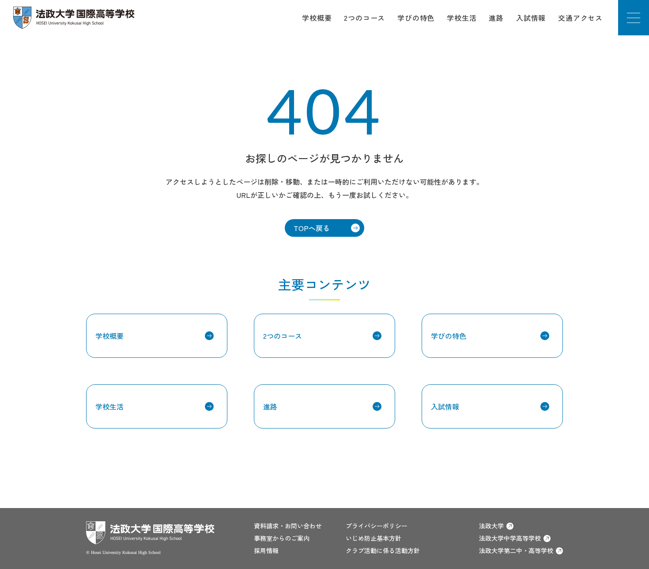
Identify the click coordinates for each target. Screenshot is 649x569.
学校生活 (461, 17)
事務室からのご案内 (281, 538)
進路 (496, 17)
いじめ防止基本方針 (373, 538)
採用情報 (266, 550)
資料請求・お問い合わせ (288, 525)
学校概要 (317, 17)
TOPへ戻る (312, 228)
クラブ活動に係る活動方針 (383, 550)
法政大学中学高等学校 (510, 538)
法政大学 (491, 525)
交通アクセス (580, 17)
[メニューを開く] (633, 17)
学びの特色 (415, 17)
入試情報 (531, 17)
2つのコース (364, 17)
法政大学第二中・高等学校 (516, 550)
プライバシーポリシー (377, 525)
